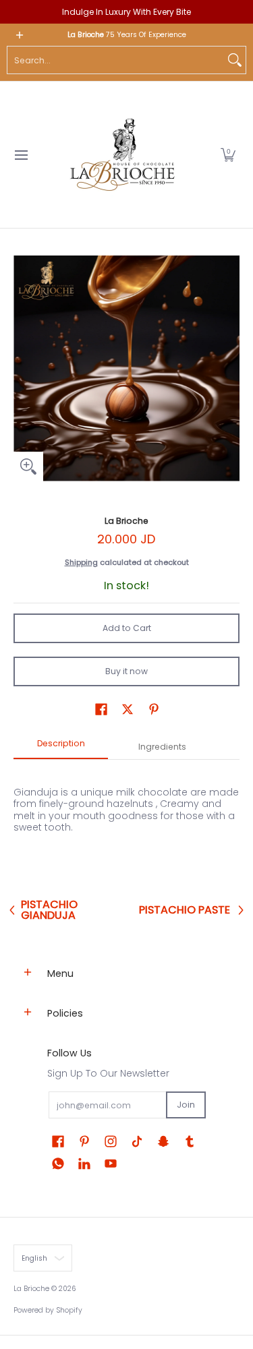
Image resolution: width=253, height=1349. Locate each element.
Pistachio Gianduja (49, 910)
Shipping (81, 562)
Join (186, 1104)
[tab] (60, 747)
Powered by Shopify (47, 1310)
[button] (228, 155)
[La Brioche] (122, 154)
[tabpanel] (126, 826)
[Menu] (20, 155)
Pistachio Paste (184, 910)
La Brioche (126, 521)
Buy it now (126, 671)
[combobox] (115, 60)
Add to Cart (127, 628)
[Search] (235, 60)
